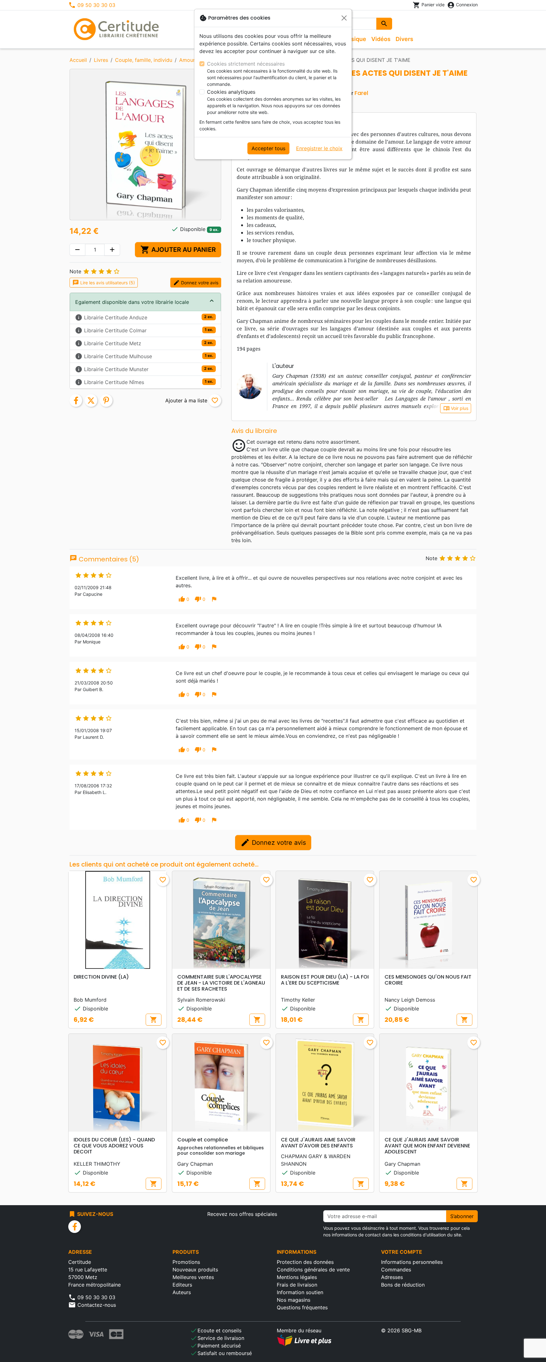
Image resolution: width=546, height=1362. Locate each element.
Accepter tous (268, 148)
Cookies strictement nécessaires (246, 64)
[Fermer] (344, 18)
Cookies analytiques (231, 92)
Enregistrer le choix (319, 148)
